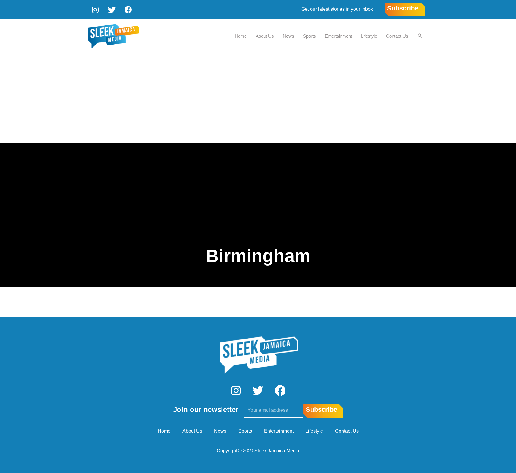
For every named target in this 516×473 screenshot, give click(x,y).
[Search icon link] (420, 36)
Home (241, 36)
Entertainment (338, 36)
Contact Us (397, 36)
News (288, 36)
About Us (265, 36)
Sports (309, 36)
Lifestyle (369, 36)
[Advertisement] (258, 98)
